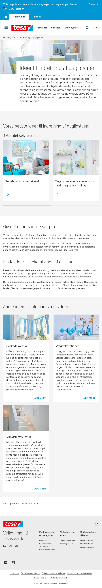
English (20, 8)
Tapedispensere (66, 544)
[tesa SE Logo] (22, 27)
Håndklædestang (87, 547)
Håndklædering (86, 544)
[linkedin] (5, 563)
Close (92, 4)
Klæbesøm (43, 540)
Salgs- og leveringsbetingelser (79, 573)
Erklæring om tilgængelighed (53, 573)
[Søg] (87, 28)
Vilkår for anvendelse (60, 578)
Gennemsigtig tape (67, 540)
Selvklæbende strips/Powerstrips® (47, 545)
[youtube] (13, 563)
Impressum (14, 573)
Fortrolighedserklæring (30, 573)
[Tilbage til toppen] (97, 523)
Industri (37, 16)
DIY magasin (9, 37)
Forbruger (19, 16)
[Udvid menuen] (6, 28)
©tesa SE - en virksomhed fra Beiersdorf (51, 583)
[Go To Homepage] (6, 17)
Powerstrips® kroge (47, 550)
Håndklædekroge (87, 540)
